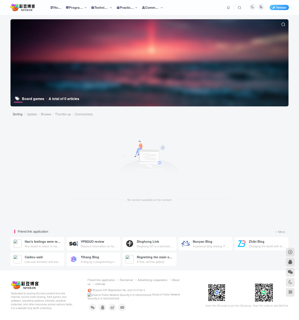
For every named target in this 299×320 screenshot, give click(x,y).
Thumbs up (63, 114)
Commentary (84, 114)
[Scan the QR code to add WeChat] (290, 272)
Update (32, 114)
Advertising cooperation (152, 280)
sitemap (100, 284)
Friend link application (101, 280)
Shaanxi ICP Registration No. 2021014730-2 (118, 290)
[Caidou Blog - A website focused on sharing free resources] (25, 284)
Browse (46, 114)
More (281, 232)
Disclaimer (126, 280)
